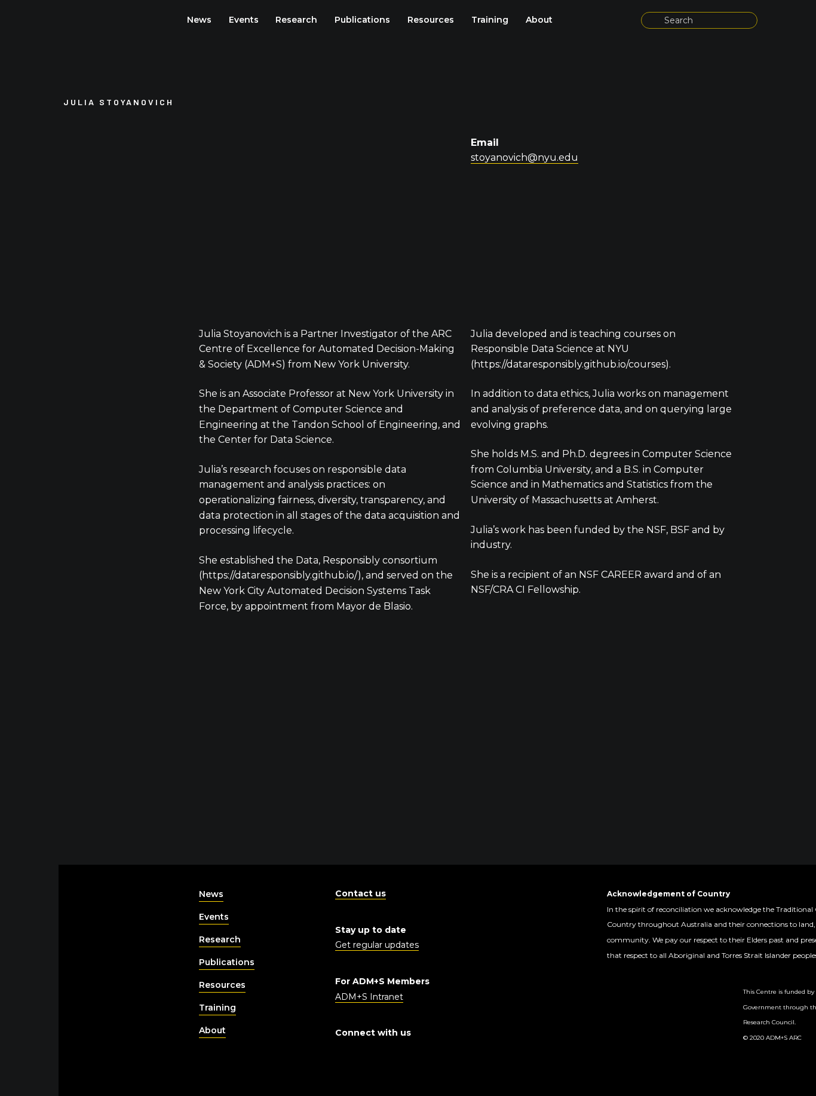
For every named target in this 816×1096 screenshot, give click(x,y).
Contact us (360, 893)
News (199, 19)
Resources (430, 19)
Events (244, 19)
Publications (362, 19)
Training (489, 19)
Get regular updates (377, 944)
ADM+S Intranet (369, 996)
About (539, 19)
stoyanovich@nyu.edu (524, 157)
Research (296, 19)
